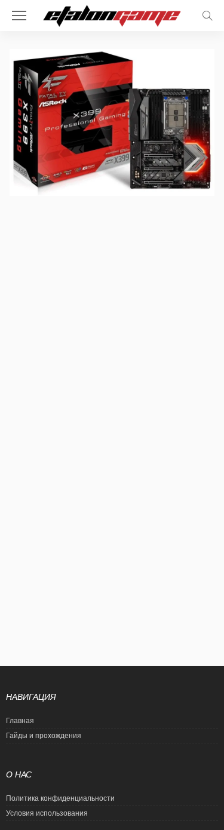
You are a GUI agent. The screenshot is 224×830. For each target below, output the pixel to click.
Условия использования (47, 813)
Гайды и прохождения (43, 735)
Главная (20, 721)
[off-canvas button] (19, 15)
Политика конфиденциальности (60, 798)
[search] (207, 15)
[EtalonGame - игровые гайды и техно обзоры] (112, 15)
